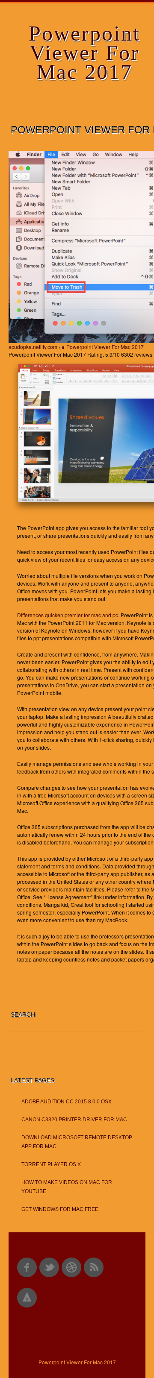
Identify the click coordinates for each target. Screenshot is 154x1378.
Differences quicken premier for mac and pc (67, 615)
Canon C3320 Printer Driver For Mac (74, 1120)
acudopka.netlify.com (33, 346)
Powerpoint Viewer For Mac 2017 (84, 52)
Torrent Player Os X (51, 1164)
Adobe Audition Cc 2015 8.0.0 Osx (66, 1102)
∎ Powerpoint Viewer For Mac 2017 (103, 346)
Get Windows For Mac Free (59, 1209)
